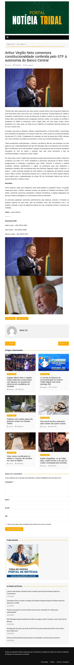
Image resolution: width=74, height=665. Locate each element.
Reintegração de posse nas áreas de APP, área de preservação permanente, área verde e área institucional (35, 630)
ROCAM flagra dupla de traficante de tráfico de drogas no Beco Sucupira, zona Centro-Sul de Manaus (36, 620)
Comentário (9, 482)
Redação (11, 389)
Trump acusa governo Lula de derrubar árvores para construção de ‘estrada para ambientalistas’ (32, 611)
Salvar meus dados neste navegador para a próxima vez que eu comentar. (29, 524)
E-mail (7, 508)
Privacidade (44, 662)
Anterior (11, 343)
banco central (23, 318)
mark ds (9, 65)
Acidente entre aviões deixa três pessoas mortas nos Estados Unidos (20, 421)
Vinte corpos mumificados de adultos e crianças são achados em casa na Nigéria (19, 458)
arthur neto (11, 318)
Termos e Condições (63, 662)
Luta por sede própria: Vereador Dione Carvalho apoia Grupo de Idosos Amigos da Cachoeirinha (33, 593)
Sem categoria (29, 65)
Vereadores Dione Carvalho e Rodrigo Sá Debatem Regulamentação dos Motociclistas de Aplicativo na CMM (36, 602)
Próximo (62, 343)
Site (6, 516)
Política (52, 662)
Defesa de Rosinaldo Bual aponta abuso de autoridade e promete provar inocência (33, 638)
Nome (7, 499)
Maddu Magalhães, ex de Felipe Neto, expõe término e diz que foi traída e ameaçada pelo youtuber (53, 460)
